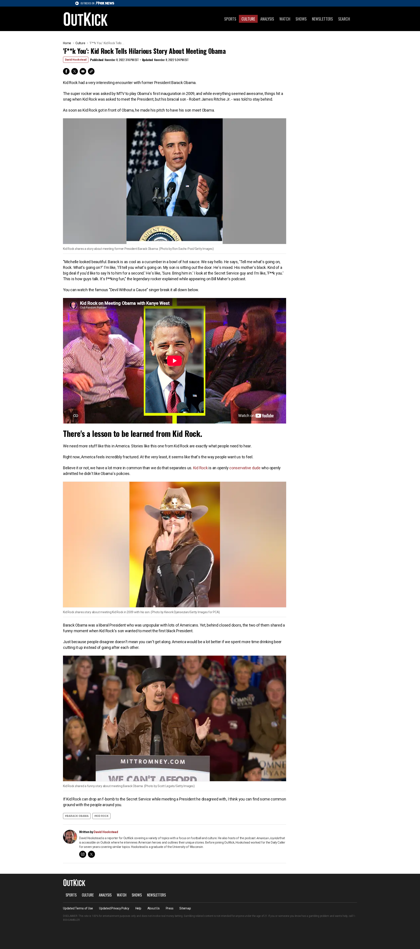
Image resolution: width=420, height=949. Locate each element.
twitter (91, 854)
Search (344, 19)
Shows (301, 19)
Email (83, 71)
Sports (230, 19)
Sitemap (185, 908)
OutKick (85, 19)
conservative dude (245, 468)
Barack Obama (78, 816)
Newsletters (322, 19)
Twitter (74, 71)
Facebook (66, 71)
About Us (153, 908)
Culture (248, 19)
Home (67, 43)
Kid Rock (200, 468)
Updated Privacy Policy (114, 908)
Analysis (267, 19)
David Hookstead (75, 59)
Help (138, 908)
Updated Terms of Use (78, 908)
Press (169, 908)
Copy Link (91, 71)
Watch (284, 19)
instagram (82, 854)
